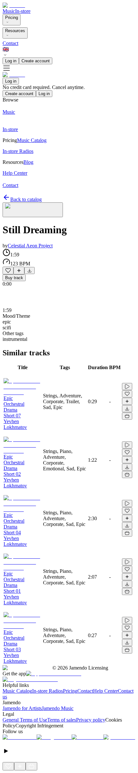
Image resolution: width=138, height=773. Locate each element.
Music (9, 11)
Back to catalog (26, 199)
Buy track (14, 277)
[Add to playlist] (18, 270)
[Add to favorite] (8, 270)
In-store (22, 11)
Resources (15, 30)
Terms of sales (61, 720)
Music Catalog (17, 691)
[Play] (33, 209)
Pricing (11, 17)
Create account (36, 60)
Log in (10, 60)
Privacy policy (90, 720)
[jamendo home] (14, 5)
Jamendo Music (57, 708)
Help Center (105, 691)
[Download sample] (29, 270)
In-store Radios (47, 691)
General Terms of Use (25, 720)
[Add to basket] (127, 416)
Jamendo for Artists (22, 708)
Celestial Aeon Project (30, 245)
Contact (10, 43)
